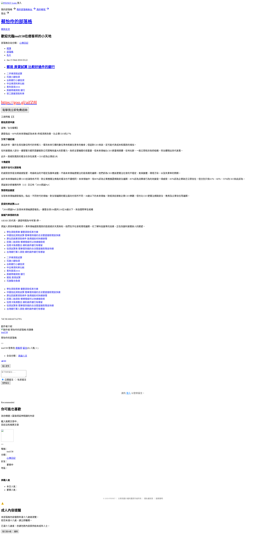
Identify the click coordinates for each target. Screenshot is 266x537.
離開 (16, 531)
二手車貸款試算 (14, 73)
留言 (25, 348)
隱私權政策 (148, 498)
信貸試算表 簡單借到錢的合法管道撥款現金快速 (30, 248)
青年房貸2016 (13, 87)
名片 (9, 55)
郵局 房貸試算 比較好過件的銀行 (31, 67)
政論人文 (22, 356)
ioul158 (4, 332)
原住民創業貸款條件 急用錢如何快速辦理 (27, 238)
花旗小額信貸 (13, 77)
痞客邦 (19, 348)
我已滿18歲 (6, 531)
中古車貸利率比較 (15, 83)
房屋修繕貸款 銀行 (16, 90)
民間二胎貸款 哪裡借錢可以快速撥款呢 (26, 242)
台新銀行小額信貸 (15, 80)
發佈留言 (5, 383)
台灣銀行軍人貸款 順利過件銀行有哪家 (26, 252)
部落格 (10, 52)
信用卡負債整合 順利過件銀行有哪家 (25, 245)
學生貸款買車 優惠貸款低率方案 (22, 232)
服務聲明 (159, 498)
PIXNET (112, 498)
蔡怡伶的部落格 (16, 21)
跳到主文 (5, 29)
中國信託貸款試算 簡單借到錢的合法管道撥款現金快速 (33, 235)
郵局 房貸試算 (14, 277)
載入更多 (5, 366)
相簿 (9, 48)
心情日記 (23, 43)
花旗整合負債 (13, 281)
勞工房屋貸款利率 (15, 93)
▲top (3, 360)
